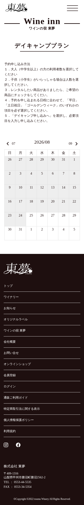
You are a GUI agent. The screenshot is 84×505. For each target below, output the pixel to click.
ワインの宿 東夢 (15, 330)
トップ (8, 285)
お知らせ (10, 308)
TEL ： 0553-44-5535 (17, 482)
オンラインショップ (17, 364)
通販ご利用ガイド (16, 397)
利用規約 (10, 431)
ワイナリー (11, 297)
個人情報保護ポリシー (19, 420)
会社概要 (10, 341)
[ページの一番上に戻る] (70, 491)
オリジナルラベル (16, 319)
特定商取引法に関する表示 (22, 408)
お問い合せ (11, 353)
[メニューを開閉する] (72, 8)
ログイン (10, 386)
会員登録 (10, 375)
